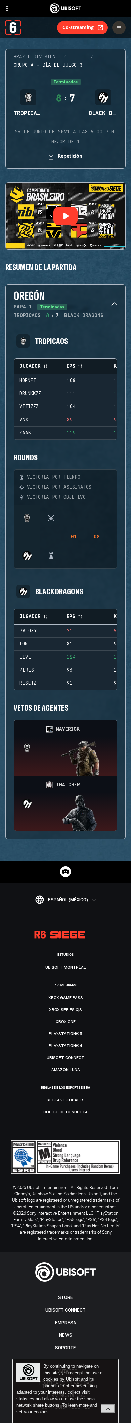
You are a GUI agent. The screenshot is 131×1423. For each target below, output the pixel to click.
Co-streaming (78, 27)
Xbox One (66, 1021)
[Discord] (65, 871)
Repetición (70, 156)
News (65, 1335)
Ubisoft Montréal (65, 967)
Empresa (65, 1322)
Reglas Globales (66, 1100)
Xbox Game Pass (65, 997)
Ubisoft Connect (65, 1310)
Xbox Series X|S (65, 1009)
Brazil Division (34, 57)
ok (108, 1408)
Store (65, 1297)
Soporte (65, 1347)
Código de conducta (65, 1112)
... (79, 57)
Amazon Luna (65, 1069)
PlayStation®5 (65, 1033)
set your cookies (32, 1412)
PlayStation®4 (66, 1045)
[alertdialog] (65, 1391)
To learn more (76, 1405)
